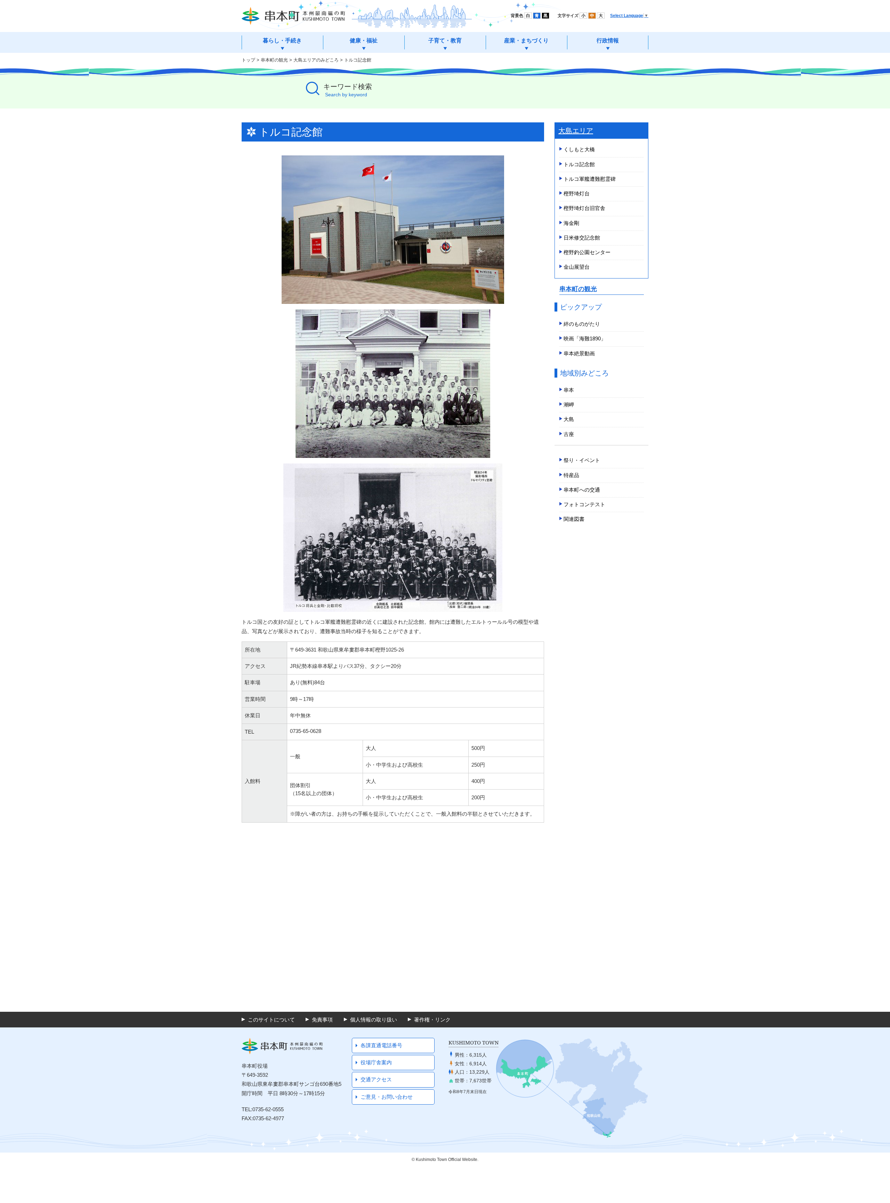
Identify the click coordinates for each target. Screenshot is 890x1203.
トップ (248, 60)
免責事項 (322, 1020)
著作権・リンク (432, 1020)
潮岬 (569, 404)
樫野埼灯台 (577, 193)
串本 (569, 390)
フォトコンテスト (584, 504)
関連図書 (574, 519)
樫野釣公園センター (587, 252)
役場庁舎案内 (376, 1062)
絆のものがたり (582, 324)
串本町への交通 (582, 490)
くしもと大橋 (579, 149)
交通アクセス (376, 1079)
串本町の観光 (274, 60)
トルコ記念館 (579, 164)
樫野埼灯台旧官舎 (584, 208)
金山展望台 (577, 267)
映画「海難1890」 (585, 338)
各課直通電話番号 (381, 1045)
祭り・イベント (582, 460)
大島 (569, 419)
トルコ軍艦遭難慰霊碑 (590, 179)
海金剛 (571, 223)
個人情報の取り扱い (373, 1020)
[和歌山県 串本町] (293, 16)
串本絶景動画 (579, 353)
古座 (569, 434)
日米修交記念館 (582, 238)
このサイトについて (271, 1020)
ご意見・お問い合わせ (387, 1097)
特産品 (571, 475)
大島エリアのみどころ (316, 60)
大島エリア (575, 131)
